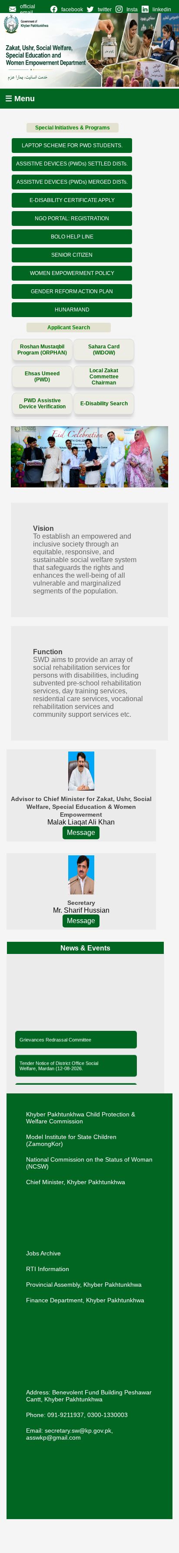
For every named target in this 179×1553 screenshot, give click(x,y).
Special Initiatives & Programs (72, 128)
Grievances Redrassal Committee (55, 1038)
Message (81, 832)
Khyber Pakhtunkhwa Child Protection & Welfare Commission (80, 1118)
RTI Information (47, 1268)
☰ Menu (20, 98)
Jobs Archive (43, 1253)
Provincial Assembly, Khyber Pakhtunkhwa (84, 1284)
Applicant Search (68, 328)
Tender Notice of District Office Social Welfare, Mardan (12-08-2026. (59, 1064)
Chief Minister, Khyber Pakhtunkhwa (75, 1182)
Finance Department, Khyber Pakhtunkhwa (85, 1300)
